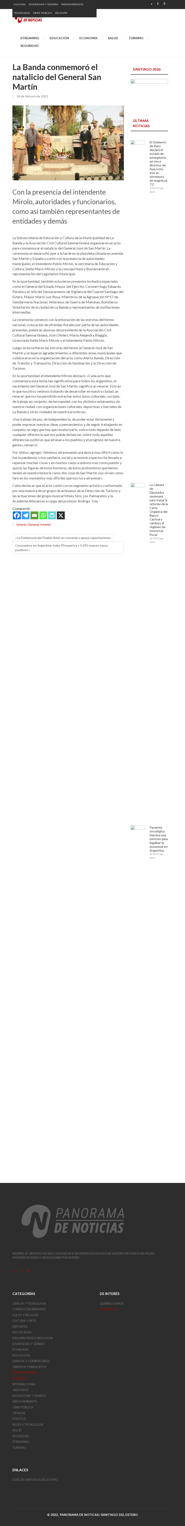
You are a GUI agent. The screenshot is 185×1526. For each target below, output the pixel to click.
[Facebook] (17, 515)
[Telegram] (26, 515)
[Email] (34, 515)
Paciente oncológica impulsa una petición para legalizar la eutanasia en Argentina (159, 838)
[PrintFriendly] (52, 515)
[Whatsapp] (43, 515)
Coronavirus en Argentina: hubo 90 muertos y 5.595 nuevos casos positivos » (61, 547)
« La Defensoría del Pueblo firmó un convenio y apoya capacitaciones (63, 538)
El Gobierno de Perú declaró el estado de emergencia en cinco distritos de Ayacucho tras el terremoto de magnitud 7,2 (158, 163)
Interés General (27, 525)
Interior (45, 525)
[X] (61, 515)
